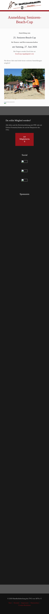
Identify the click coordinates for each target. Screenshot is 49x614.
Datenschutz (35, 603)
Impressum (25, 603)
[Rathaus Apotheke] (28, 297)
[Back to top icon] (43, 608)
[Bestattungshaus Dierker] (28, 488)
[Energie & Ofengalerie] (15, 297)
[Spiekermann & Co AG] (9, 488)
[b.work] (40, 297)
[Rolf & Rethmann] (34, 488)
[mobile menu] (45, 4)
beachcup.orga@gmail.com (24, 54)
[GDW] (21, 488)
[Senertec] (15, 488)
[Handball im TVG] (24, 5)
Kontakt (16, 603)
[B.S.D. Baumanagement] (21, 204)
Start (10, 603)
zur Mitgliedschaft (24, 139)
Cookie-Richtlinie (24, 605)
